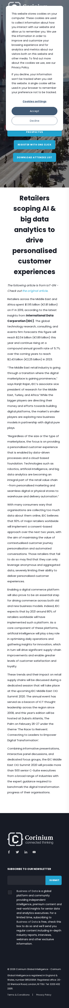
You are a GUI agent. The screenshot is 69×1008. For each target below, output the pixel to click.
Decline (34, 121)
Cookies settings (34, 101)
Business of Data (27, 891)
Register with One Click (35, 144)
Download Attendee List (34, 157)
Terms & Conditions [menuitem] (18, 994)
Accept (34, 111)
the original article (34, 291)
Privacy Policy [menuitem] (43, 994)
